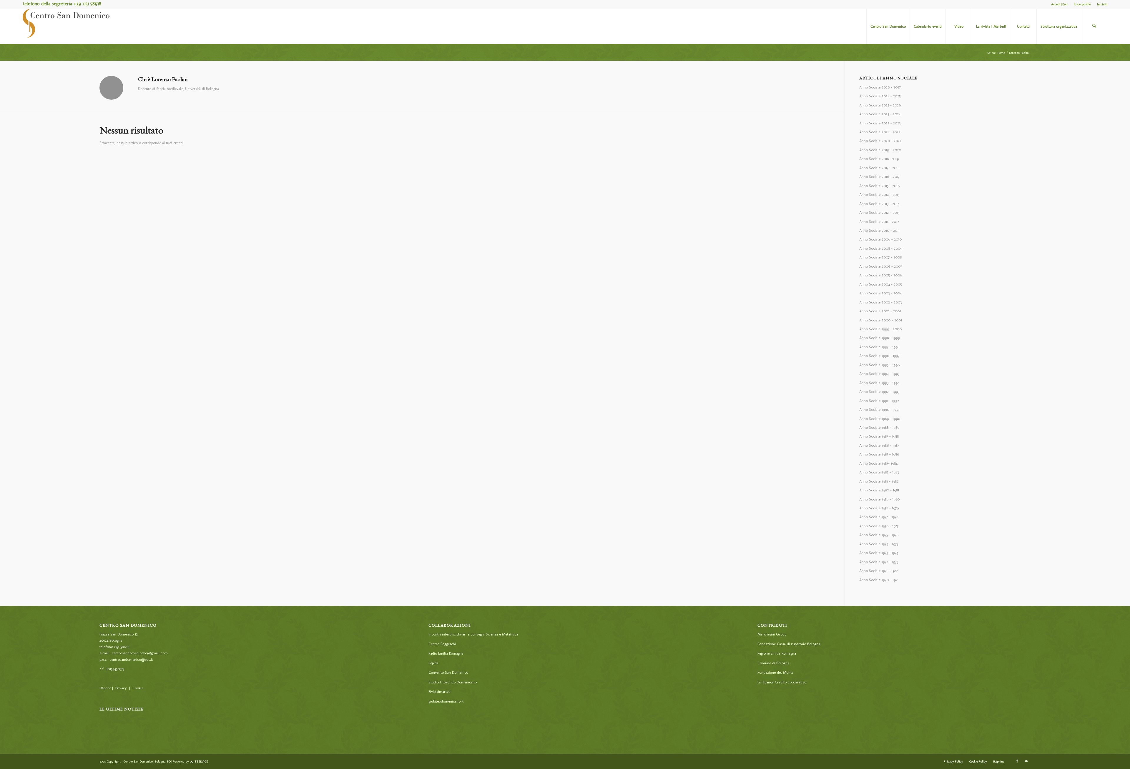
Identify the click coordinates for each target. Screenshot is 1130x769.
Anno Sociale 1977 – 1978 (878, 517)
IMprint (105, 688)
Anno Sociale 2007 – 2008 (880, 257)
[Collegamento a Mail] (1026, 761)
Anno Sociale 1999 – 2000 (880, 329)
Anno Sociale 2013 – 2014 (879, 203)
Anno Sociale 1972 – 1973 (878, 562)
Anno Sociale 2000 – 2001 (880, 320)
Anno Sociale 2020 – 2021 (880, 141)
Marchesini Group (771, 634)
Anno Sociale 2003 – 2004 (880, 293)
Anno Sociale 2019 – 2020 (880, 150)
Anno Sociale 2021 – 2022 (879, 132)
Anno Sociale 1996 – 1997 (879, 355)
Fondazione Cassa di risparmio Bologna (788, 644)
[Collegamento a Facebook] (1017, 761)
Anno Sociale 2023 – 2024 (879, 114)
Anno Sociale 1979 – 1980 (879, 499)
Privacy (121, 688)
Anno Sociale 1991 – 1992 (879, 400)
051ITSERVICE (199, 761)
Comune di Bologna (773, 663)
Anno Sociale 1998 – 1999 (879, 338)
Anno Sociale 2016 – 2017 (879, 176)
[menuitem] (1059, 4)
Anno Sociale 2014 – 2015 (879, 194)
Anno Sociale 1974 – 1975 (878, 544)
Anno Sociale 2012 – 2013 (879, 212)
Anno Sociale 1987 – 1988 (879, 436)
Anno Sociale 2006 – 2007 (880, 266)
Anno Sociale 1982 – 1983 (879, 472)
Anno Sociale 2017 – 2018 (879, 168)
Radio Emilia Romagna (445, 653)
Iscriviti (1102, 4)
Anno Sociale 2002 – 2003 (880, 302)
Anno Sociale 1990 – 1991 (879, 409)
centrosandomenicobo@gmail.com (140, 653)
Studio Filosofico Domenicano (452, 682)
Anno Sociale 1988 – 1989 (879, 427)
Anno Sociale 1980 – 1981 (879, 490)
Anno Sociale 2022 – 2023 (879, 123)
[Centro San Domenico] (67, 26)
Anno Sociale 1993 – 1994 (879, 383)
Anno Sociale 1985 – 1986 (879, 454)
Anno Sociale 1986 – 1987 (879, 445)
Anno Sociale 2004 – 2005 (880, 284)
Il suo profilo (1082, 4)
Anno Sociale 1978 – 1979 (879, 508)
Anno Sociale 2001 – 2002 (880, 311)
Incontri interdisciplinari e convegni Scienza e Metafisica (473, 634)
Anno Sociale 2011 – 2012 (879, 221)
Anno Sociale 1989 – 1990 (879, 418)
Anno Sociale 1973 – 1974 (878, 553)
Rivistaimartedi (439, 691)
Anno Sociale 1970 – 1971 (878, 580)
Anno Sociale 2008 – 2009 (880, 248)
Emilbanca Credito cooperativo (781, 682)
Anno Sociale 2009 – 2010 (880, 239)
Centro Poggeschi (442, 644)
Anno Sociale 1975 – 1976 (878, 535)
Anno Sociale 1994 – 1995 (879, 373)
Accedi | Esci (1059, 4)
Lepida (433, 663)
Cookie (137, 688)
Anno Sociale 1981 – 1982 (878, 481)
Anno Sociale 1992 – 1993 (879, 391)
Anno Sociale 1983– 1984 (878, 463)
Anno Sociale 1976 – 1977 (878, 526)
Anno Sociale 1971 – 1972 (878, 570)
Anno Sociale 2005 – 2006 (880, 275)
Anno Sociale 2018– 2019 (879, 158)
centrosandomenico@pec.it (131, 659)
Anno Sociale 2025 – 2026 (880, 105)
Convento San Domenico (448, 672)
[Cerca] (1094, 26)
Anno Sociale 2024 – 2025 (879, 96)
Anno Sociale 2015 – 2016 (879, 186)
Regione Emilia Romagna (776, 653)
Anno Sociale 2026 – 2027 (880, 87)
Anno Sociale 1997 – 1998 (879, 347)
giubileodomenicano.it (445, 701)
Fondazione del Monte (775, 672)
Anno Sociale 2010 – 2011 (879, 230)
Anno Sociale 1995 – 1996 (879, 365)
